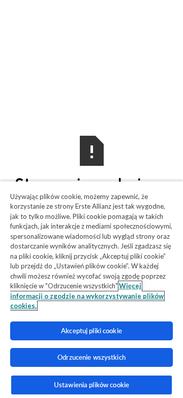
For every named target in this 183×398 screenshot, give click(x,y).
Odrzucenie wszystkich (91, 357)
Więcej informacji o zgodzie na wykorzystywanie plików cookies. (87, 296)
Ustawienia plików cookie (91, 385)
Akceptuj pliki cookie (91, 331)
